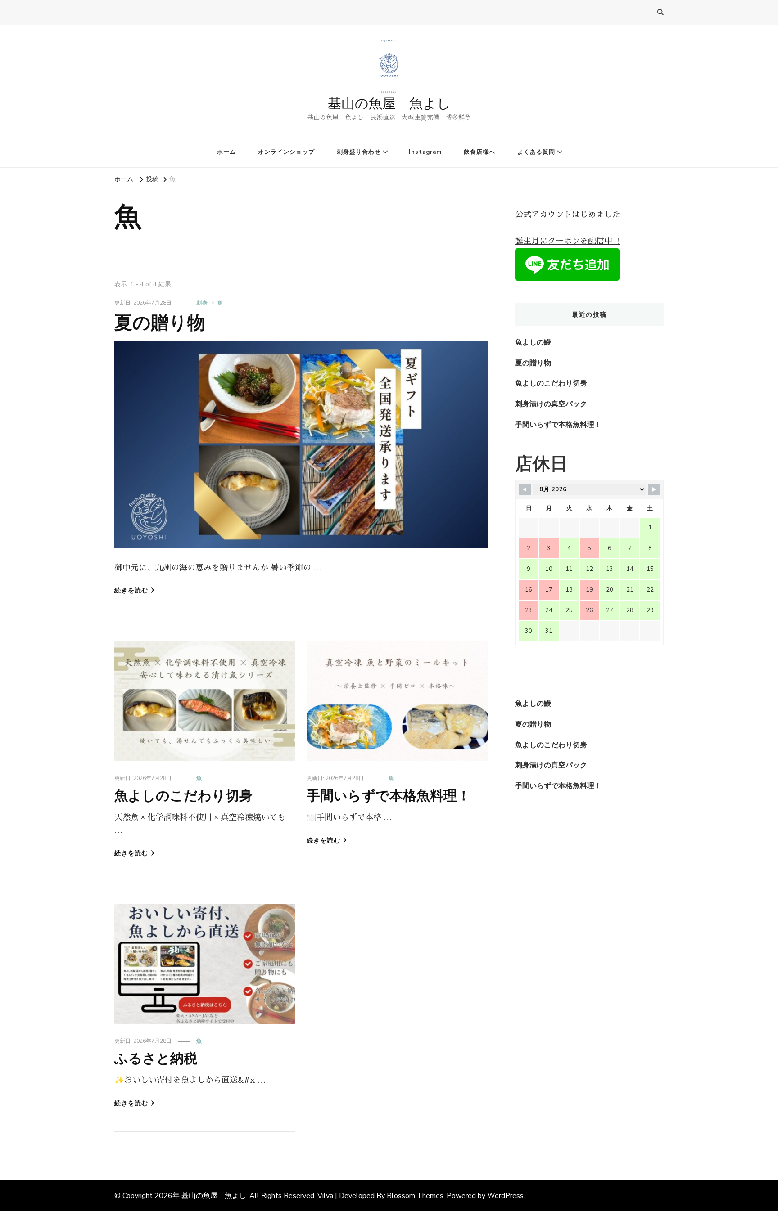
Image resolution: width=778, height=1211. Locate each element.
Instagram (425, 152)
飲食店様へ (479, 152)
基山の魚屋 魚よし (389, 103)
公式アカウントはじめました (567, 215)
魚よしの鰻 (533, 342)
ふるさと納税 (155, 1058)
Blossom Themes (415, 1196)
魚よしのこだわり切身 (183, 795)
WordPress (505, 1196)
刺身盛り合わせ (359, 152)
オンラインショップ (286, 152)
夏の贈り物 (159, 322)
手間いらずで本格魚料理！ (388, 795)
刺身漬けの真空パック (551, 404)
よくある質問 (536, 152)
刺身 (202, 302)
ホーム (226, 152)
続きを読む (131, 590)
